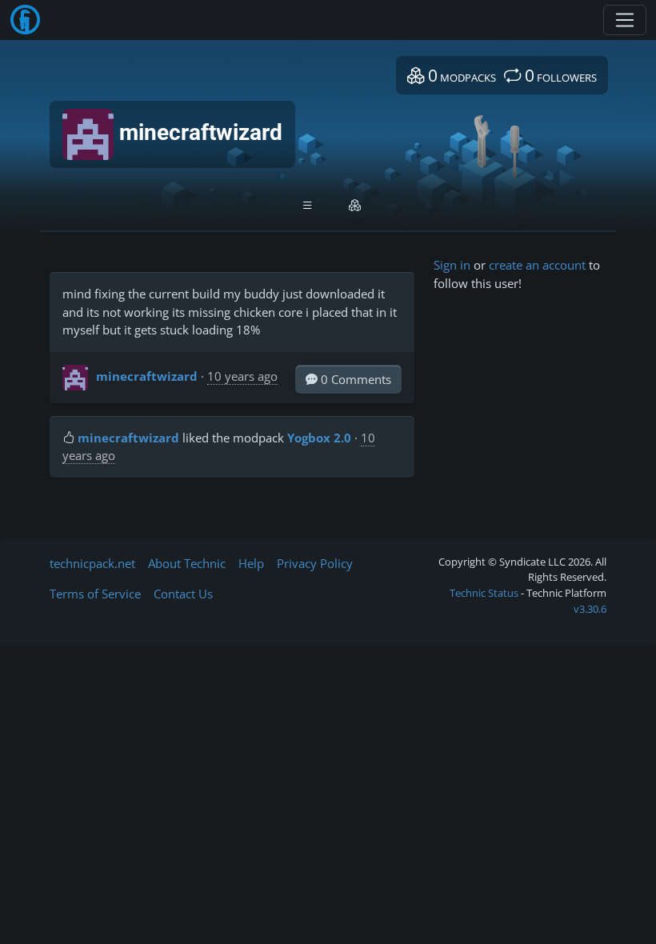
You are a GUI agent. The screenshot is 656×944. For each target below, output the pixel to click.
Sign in (452, 265)
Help (251, 563)
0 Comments (354, 379)
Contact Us (183, 594)
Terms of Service (95, 594)
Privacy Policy (315, 563)
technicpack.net (92, 563)
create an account (537, 265)
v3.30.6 (590, 609)
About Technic (187, 563)
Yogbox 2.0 (319, 438)
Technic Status (484, 593)
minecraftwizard (147, 376)
